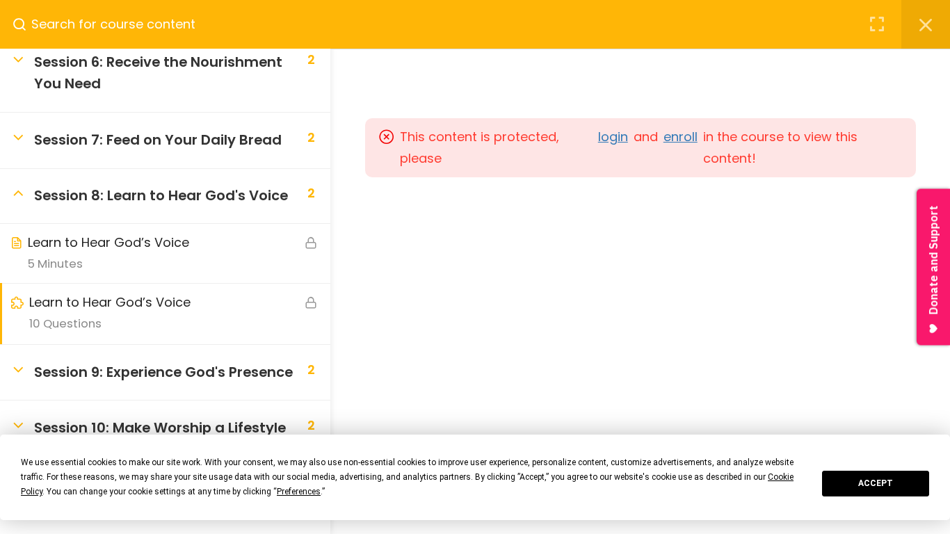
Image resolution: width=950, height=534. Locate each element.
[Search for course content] (25, 24)
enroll (680, 136)
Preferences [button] (299, 491)
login (613, 136)
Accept (875, 483)
